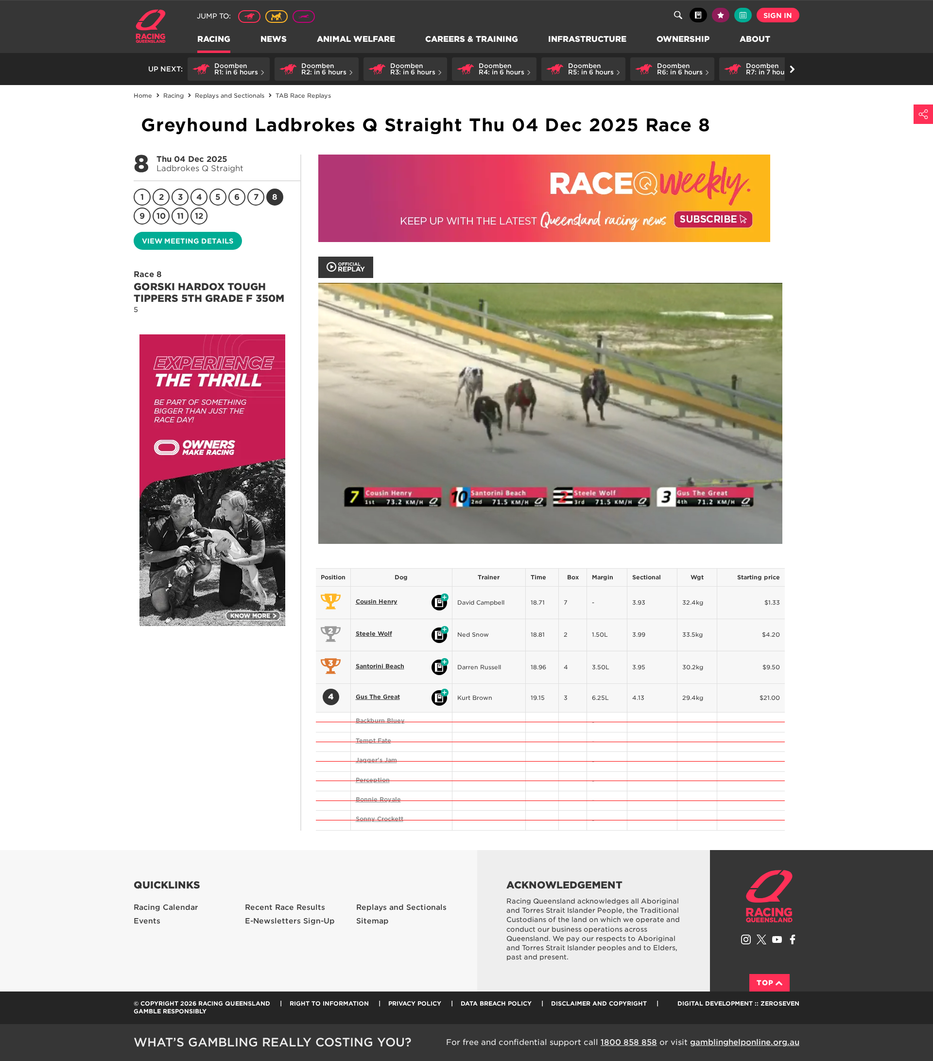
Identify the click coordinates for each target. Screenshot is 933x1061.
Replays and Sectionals (401, 907)
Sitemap (372, 921)
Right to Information (329, 1003)
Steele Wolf (374, 633)
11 (180, 216)
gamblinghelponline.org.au (744, 1042)
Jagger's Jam (376, 760)
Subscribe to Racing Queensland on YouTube (777, 939)
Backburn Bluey (380, 720)
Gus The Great (378, 696)
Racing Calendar (166, 907)
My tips (720, 15)
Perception (373, 779)
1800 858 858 (629, 1042)
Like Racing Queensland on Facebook (792, 939)
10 (161, 216)
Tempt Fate (373, 740)
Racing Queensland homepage (769, 896)
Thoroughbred (249, 16)
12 (199, 216)
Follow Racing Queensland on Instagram (746, 939)
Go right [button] (792, 69)
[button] (229, 69)
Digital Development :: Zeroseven (738, 1003)
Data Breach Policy (496, 1003)
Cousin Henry (376, 601)
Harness (276, 16)
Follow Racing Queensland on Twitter (761, 939)
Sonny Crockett (379, 818)
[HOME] (154, 27)
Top (765, 983)
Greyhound (304, 16)
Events (147, 921)
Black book (698, 15)
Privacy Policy (414, 1003)
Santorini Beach (380, 666)
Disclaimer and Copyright (599, 1003)
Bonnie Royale (378, 799)
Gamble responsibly (170, 1011)
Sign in (777, 15)
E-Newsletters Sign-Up (290, 921)
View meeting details (187, 241)
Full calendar (743, 15)
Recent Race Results (285, 907)
